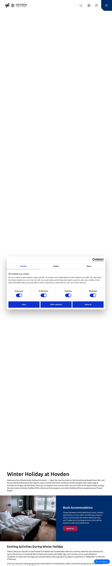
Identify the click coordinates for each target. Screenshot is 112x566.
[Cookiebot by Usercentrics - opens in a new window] (94, 259)
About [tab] (88, 266)
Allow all (88, 304)
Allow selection (56, 304)
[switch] (44, 295)
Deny (24, 304)
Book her (70, 529)
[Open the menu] (106, 5)
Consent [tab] (23, 266)
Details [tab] (56, 266)
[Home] (16, 5)
